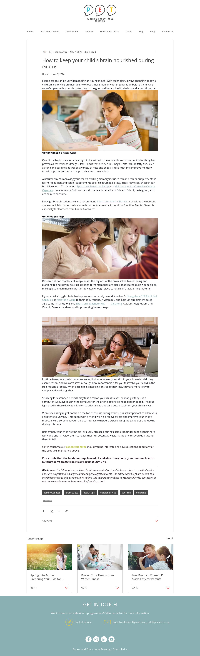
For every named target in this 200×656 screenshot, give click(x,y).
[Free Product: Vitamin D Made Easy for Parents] (150, 557)
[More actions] (156, 52)
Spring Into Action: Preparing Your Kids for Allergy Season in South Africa (45, 577)
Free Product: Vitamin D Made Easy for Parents (147, 577)
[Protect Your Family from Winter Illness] (100, 557)
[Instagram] (96, 639)
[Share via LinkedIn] (59, 511)
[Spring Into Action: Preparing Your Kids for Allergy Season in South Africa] (49, 557)
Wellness (47, 500)
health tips (89, 492)
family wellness (52, 492)
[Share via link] (66, 511)
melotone (141, 492)
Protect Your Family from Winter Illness (97, 577)
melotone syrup (108, 492)
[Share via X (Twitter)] (51, 511)
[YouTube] (111, 639)
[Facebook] (88, 639)
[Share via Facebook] (43, 511)
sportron (126, 492)
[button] (89, 30)
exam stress (72, 492)
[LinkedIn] (104, 639)
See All (169, 538)
